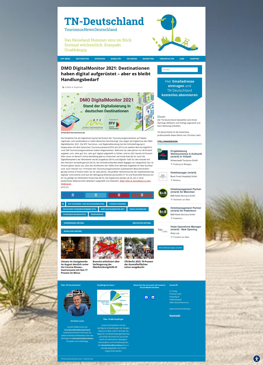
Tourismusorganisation (74, 214)
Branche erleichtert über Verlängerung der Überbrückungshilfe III (106, 264)
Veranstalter (167, 58)
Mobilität (116, 58)
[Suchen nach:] (180, 69)
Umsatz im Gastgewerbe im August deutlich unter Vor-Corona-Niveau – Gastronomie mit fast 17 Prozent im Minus (74, 267)
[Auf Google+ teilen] (142, 195)
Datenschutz (88, 359)
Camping (194, 58)
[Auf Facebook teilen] (72, 195)
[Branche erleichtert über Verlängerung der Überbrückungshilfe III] (107, 257)
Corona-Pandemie (117, 204)
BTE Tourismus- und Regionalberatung (86, 204)
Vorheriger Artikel (74, 223)
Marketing (148, 58)
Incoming (132, 58)
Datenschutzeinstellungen (180, 308)
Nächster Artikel (142, 223)
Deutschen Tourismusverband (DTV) (79, 209)
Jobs (182, 58)
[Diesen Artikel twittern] (95, 195)
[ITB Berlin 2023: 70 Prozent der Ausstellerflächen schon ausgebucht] (139, 257)
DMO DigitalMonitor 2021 (113, 209)
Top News (65, 58)
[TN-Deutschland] (131, 31)
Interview (100, 58)
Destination (82, 58)
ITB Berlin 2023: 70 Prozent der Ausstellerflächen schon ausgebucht (138, 264)
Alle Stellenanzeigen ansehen (170, 248)
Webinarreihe (97, 214)
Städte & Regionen (74, 87)
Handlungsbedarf (138, 209)
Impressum (78, 359)
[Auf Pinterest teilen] (118, 195)
